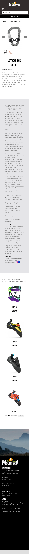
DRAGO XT (14, 376)
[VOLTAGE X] (14, 389)
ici (13, 218)
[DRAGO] (14, 320)
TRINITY (14, 307)
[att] (14, 37)
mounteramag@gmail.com (11, 473)
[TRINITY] (14, 285)
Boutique (10, 21)
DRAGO (14, 342)
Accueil (4, 21)
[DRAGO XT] (14, 354)
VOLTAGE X (14, 411)
